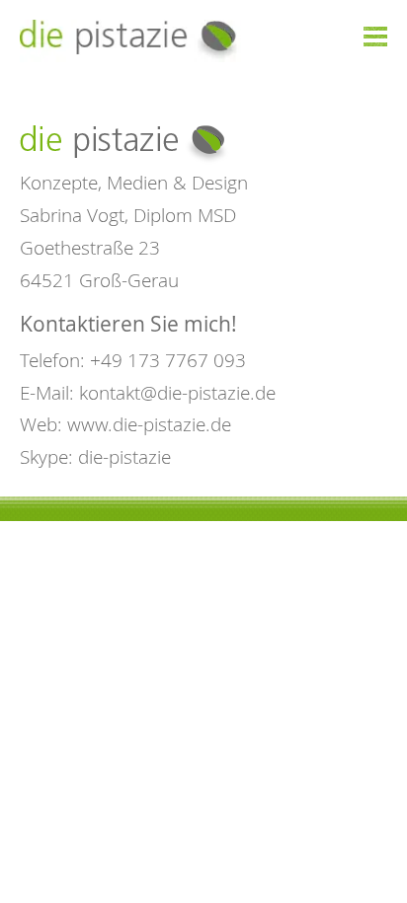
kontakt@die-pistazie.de (177, 392)
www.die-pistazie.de (149, 424)
